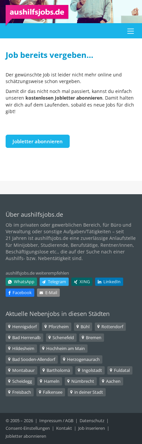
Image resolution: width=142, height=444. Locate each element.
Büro (116, 225)
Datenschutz (92, 420)
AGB (69, 420)
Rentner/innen (116, 245)
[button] (130, 30)
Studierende (54, 245)
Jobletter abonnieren (38, 141)
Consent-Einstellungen (28, 428)
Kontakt (64, 428)
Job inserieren (91, 428)
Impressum (50, 420)
